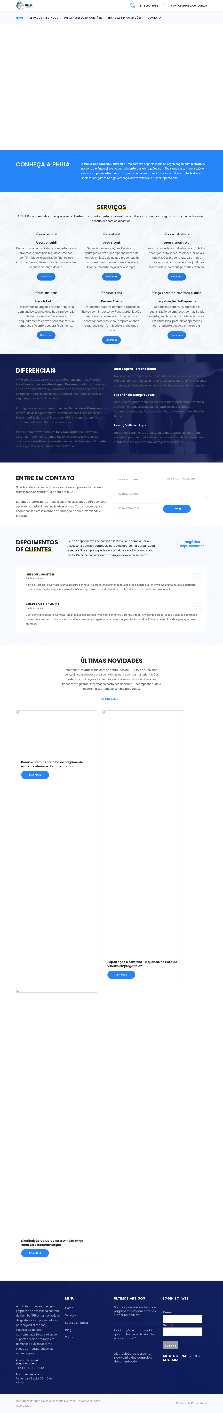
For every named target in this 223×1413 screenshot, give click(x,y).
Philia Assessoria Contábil (83, 17)
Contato (154, 17)
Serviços (71, 1315)
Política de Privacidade (191, 1403)
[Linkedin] (169, 1369)
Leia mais (35, 775)
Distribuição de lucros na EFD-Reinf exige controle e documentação (52, 1243)
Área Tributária (46, 301)
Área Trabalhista (177, 242)
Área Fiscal (111, 242)
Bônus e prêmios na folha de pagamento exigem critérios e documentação (52, 764)
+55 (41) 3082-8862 (30, 1368)
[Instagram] (172, 1369)
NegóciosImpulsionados (192, 544)
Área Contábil (46, 242)
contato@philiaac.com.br (189, 5)
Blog (68, 1330)
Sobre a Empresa (76, 1323)
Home (19, 17)
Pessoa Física (111, 301)
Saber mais (46, 276)
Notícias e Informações (125, 17)
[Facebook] (165, 1369)
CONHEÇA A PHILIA (43, 164)
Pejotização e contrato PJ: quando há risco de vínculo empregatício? (134, 1334)
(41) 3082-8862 (148, 5)
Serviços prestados (44, 17)
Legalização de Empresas (177, 301)
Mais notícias (109, 699)
